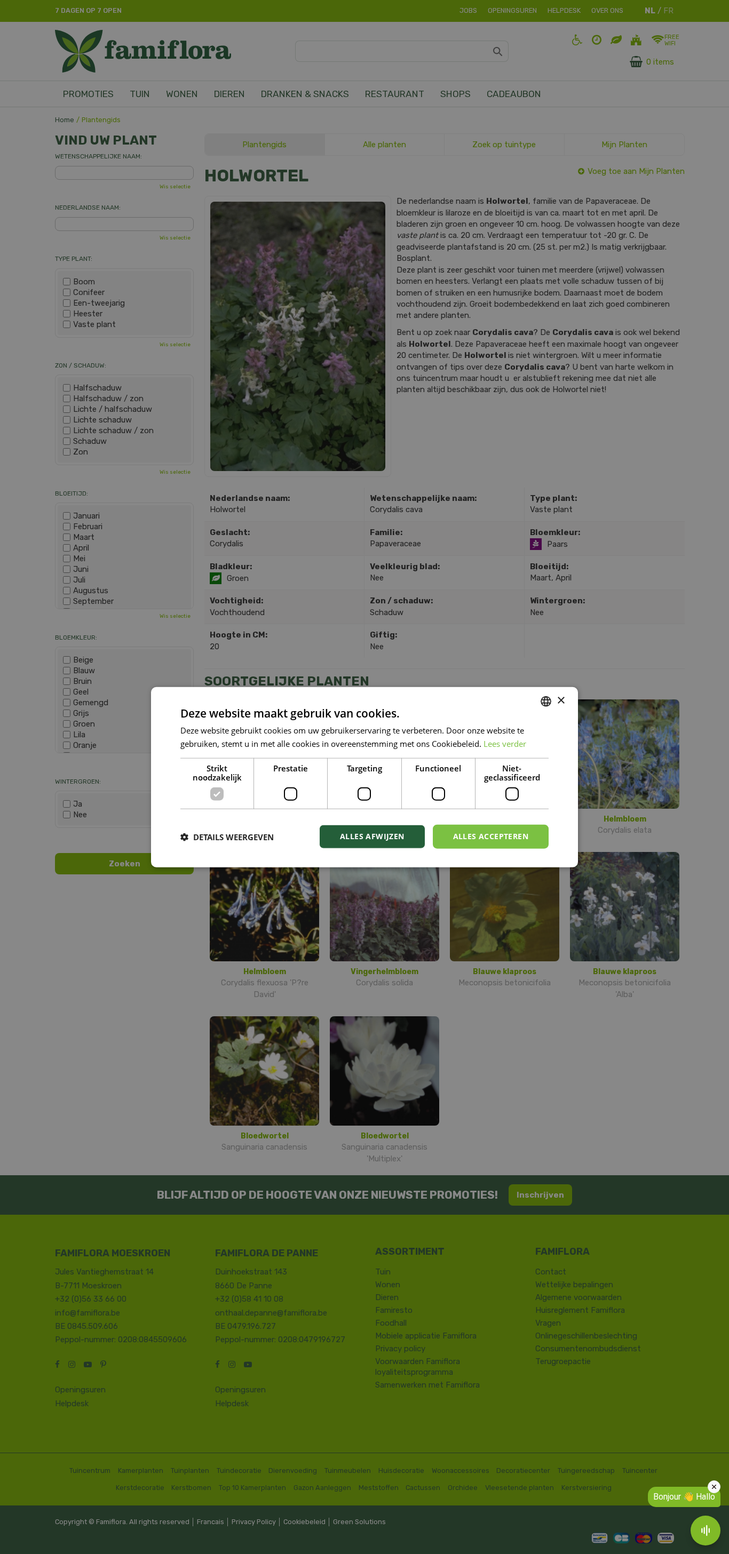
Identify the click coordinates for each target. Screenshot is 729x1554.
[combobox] (546, 701)
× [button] (561, 701)
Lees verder (505, 743)
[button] (227, 836)
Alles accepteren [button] (490, 836)
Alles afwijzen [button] (372, 836)
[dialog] (364, 777)
